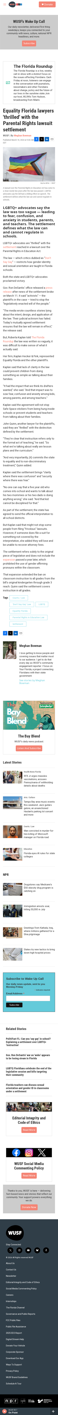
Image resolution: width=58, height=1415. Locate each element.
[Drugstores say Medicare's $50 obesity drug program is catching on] (12, 889)
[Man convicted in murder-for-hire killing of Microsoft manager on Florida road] (12, 831)
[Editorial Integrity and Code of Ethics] (29, 1107)
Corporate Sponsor (15, 1352)
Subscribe (29, 43)
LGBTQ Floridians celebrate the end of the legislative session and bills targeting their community (28, 1071)
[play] (4, 1411)
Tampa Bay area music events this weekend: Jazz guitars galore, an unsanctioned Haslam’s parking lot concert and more (39, 808)
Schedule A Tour (13, 1384)
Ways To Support (14, 1365)
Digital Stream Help (15, 1339)
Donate (48, 4)
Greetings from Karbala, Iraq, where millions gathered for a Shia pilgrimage (39, 931)
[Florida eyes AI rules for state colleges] (12, 854)
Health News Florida (32, 772)
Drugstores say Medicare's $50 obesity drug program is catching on (38, 887)
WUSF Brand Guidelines (17, 1377)
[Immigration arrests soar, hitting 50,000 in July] (12, 911)
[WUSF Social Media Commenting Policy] (29, 1152)
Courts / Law (19, 598)
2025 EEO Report (14, 1333)
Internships (11, 1301)
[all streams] (54, 1411)
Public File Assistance (16, 1327)
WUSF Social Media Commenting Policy (29, 1166)
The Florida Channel (15, 1308)
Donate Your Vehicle (15, 1346)
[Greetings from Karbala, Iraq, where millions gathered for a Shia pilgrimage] (12, 932)
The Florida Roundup (33, 66)
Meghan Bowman (22, 135)
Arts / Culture (29, 797)
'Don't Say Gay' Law (22, 604)
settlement (9, 247)
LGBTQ (42, 604)
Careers (9, 1295)
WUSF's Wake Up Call (29, 21)
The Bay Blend (29, 736)
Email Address (15, 993)
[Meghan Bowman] (9, 650)
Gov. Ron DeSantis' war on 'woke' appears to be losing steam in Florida (28, 1057)
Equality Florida (20, 611)
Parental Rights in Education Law (28, 617)
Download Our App (14, 1358)
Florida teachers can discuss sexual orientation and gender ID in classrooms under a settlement (27, 1088)
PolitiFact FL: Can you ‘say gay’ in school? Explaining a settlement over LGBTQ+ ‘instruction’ (28, 1042)
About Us (10, 1263)
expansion (9, 559)
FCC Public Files (13, 1320)
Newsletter (11, 1276)
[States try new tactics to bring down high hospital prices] (12, 954)
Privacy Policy (12, 1371)
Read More (29, 1129)
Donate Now (29, 1207)
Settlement (18, 624)
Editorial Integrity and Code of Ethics (29, 1120)
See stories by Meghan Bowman (32, 682)
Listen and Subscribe (29, 748)
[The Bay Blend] (29, 715)
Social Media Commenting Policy (21, 1289)
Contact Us (11, 1270)
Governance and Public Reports (20, 1314)
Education (28, 849)
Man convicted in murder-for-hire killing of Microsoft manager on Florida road (39, 834)
